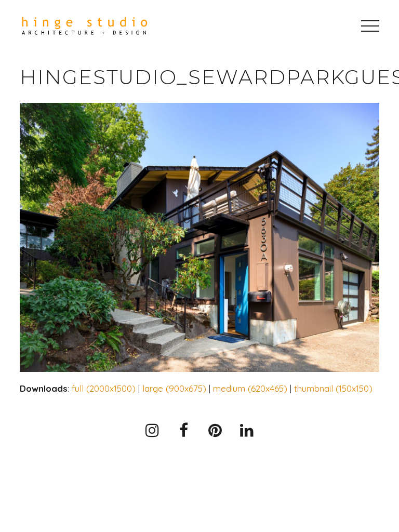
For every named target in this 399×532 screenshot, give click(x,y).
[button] (370, 26)
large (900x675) (174, 388)
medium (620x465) (250, 388)
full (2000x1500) (104, 388)
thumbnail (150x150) (333, 388)
